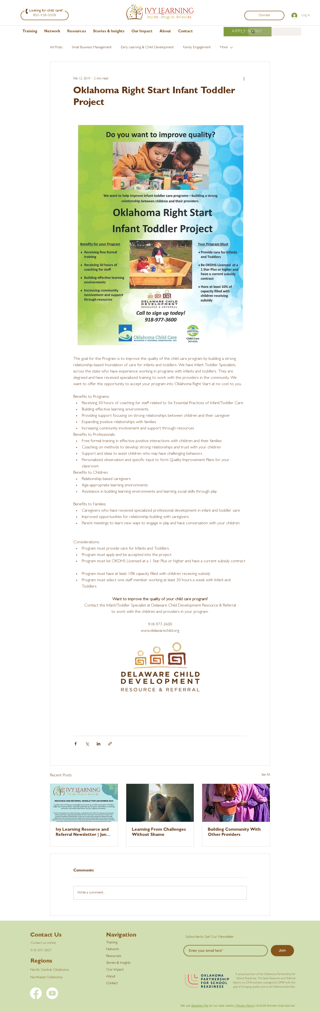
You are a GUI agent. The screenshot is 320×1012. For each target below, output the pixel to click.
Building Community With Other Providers (234, 832)
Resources (113, 956)
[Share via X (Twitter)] (87, 743)
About (110, 977)
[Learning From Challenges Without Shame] (160, 803)
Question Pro (199, 1005)
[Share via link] (110, 743)
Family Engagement (197, 47)
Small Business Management (92, 47)
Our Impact (114, 970)
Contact (112, 983)
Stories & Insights (118, 963)
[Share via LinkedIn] (98, 743)
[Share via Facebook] (75, 743)
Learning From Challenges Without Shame (159, 832)
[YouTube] (52, 993)
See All (265, 775)
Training (111, 943)
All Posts (56, 47)
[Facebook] (36, 993)
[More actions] (244, 79)
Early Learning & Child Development (147, 47)
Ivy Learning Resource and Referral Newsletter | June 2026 (82, 833)
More (224, 47)
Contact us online (43, 943)
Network (112, 949)
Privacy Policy (245, 1005)
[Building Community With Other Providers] (236, 803)
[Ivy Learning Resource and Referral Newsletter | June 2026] (84, 803)
